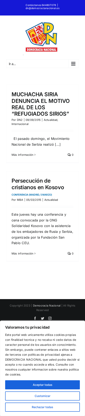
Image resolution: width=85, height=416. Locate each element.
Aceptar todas (42, 384)
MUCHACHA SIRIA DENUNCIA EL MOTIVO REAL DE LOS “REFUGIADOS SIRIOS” (41, 104)
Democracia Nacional (47, 305)
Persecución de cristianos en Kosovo (38, 186)
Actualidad (50, 119)
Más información (23, 154)
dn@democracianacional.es (42, 8)
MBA (20, 199)
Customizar (42, 396)
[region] (42, 368)
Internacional (20, 124)
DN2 (20, 119)
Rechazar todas (42, 407)
